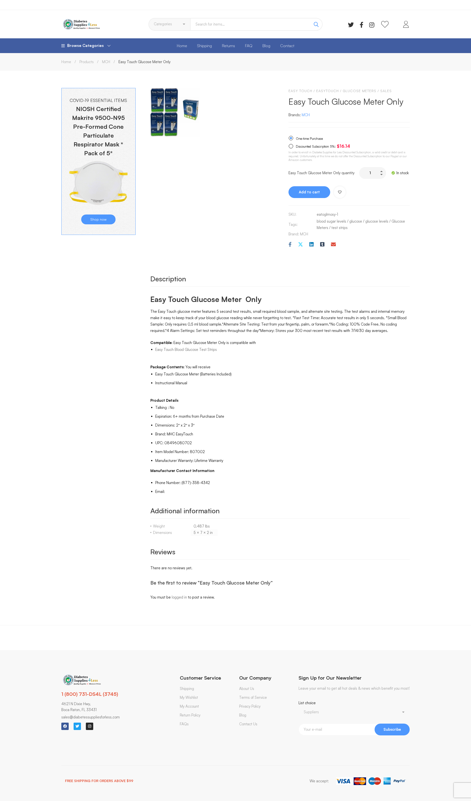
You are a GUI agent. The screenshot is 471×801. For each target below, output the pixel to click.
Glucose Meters (359, 91)
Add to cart (309, 192)
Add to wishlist (340, 192)
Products (86, 61)
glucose (355, 221)
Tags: (293, 224)
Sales (386, 91)
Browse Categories (85, 45)
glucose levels (376, 221)
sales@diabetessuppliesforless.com (90, 717)
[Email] (333, 244)
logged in (179, 597)
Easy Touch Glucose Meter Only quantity (321, 173)
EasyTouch (327, 91)
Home (66, 61)
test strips (339, 227)
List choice (307, 703)
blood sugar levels (331, 221)
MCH (106, 61)
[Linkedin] (311, 244)
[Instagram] (372, 24)
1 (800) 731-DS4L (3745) (89, 694)
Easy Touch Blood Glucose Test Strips (186, 349)
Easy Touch (300, 91)
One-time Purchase (309, 139)
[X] (300, 244)
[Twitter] (350, 24)
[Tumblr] (322, 244)
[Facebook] (361, 24)
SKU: (292, 214)
